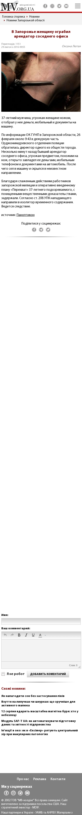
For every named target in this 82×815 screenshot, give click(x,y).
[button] (5, 635)
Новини (34, 16)
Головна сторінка (13, 16)
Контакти (58, 779)
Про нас (23, 779)
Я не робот (16, 674)
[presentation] (5, 635)
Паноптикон (25, 215)
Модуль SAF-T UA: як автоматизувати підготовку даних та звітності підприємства (38, 723)
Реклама (39, 779)
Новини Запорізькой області (26, 20)
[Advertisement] (41, 429)
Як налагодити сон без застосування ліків (33, 696)
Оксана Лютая (71, 46)
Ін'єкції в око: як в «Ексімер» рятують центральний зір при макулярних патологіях (39, 732)
